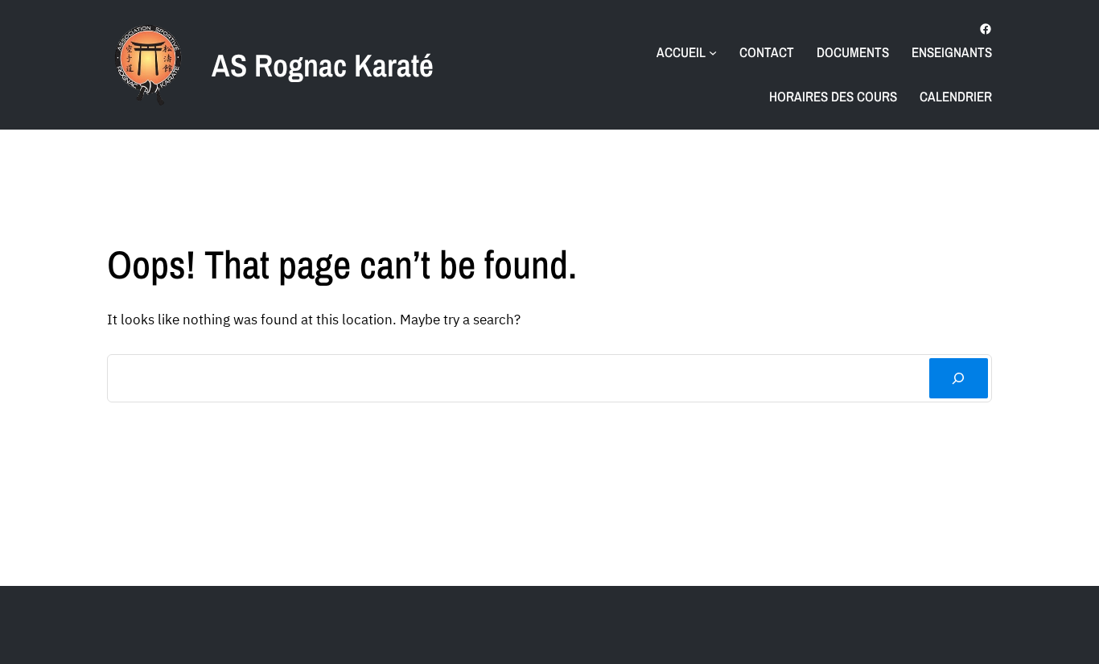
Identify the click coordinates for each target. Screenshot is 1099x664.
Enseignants (952, 52)
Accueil (681, 52)
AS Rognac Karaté (323, 65)
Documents (853, 52)
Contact (766, 52)
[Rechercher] (958, 378)
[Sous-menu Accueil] (713, 52)
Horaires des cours (833, 96)
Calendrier (956, 96)
